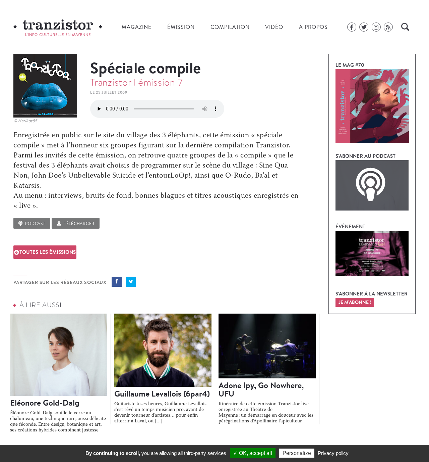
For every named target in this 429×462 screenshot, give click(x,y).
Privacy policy (333, 453)
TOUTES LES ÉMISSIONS (47, 252)
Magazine (136, 27)
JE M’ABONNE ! (355, 302)
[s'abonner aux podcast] (372, 185)
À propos (313, 27)
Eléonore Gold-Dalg (44, 402)
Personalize (297, 453)
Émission (181, 27)
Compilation (230, 27)
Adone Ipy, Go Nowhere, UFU (261, 389)
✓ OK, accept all (252, 453)
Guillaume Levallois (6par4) (162, 393)
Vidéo (274, 27)
